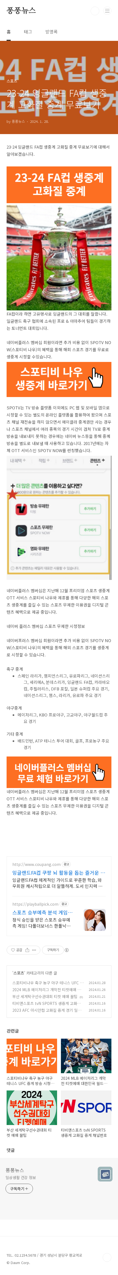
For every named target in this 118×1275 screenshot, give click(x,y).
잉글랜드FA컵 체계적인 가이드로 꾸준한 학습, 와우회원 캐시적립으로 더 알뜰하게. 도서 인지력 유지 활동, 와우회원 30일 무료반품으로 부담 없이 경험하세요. (58, 883)
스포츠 (18, 973)
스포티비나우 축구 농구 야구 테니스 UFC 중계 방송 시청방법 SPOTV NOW (47, 985)
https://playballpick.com (35, 904)
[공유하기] (27, 950)
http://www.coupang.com (36, 864)
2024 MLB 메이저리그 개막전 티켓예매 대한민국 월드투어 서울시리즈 (46, 992)
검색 (95, 11)
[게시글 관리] (34, 950)
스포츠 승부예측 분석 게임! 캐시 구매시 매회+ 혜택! (40, 912)
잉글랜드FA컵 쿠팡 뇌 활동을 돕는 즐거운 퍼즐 (58, 872)
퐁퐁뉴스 (21, 11)
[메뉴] (107, 11)
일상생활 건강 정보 (20, 1177)
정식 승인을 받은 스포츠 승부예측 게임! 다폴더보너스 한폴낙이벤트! (41, 922)
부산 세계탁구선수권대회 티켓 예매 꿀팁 (44, 996)
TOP (107, 1257)
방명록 (51, 31)
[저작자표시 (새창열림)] (66, 950)
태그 (28, 31)
